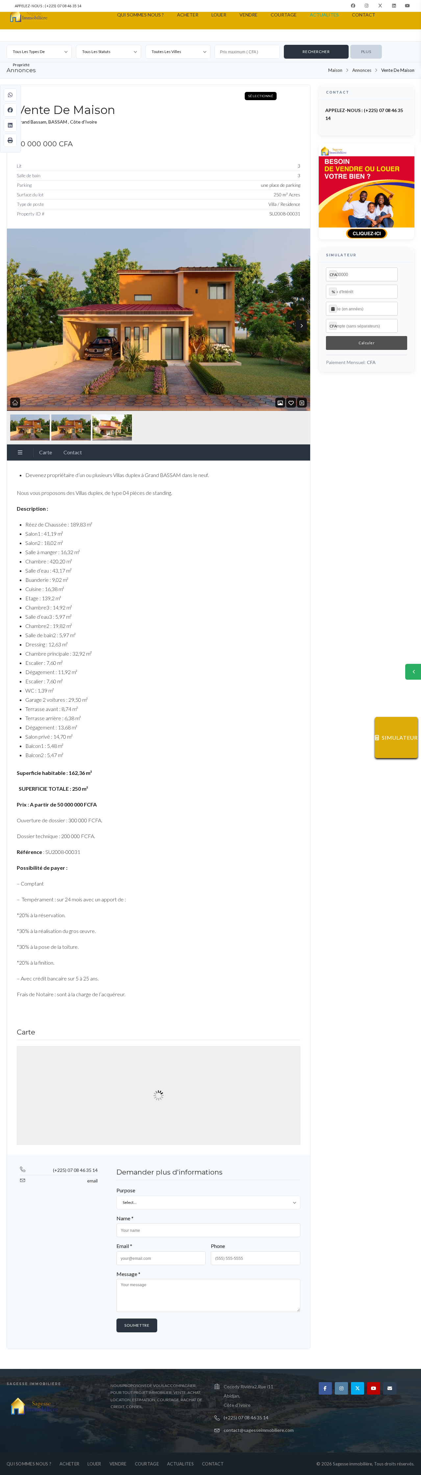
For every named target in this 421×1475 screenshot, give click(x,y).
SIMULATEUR (400, 737)
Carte (45, 452)
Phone (218, 1246)
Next (301, 325)
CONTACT (363, 14)
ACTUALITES (324, 14)
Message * (128, 1274)
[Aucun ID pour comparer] (302, 403)
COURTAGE (284, 14)
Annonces (361, 70)
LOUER (218, 14)
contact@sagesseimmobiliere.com (259, 1430)
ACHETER (187, 14)
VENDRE (248, 14)
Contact (72, 452)
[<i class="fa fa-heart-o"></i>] (291, 403)
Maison (335, 70)
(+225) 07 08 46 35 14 (75, 1170)
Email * (124, 1246)
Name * (125, 1218)
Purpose (125, 1190)
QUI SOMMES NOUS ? (140, 14)
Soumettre (136, 1325)
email (92, 1180)
